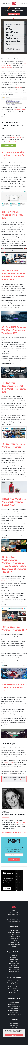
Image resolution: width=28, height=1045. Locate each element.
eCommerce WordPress (14, 991)
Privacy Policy (14, 912)
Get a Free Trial (13, 14)
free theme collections (20, 109)
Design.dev (14, 1027)
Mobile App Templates (14, 971)
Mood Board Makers (14, 936)
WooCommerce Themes (14, 987)
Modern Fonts (14, 959)
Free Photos (14, 965)
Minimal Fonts (14, 938)
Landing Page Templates (14, 983)
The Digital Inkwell (20, 822)
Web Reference (14, 1025)
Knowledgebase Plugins (14, 1004)
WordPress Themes (15, 137)
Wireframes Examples (14, 932)
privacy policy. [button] (8, 1032)
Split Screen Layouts (14, 934)
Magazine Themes (14, 985)
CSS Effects (14, 955)
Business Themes (14, 993)
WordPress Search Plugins (14, 1014)
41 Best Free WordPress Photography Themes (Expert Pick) (13, 502)
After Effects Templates (14, 944)
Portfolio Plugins (14, 1002)
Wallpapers (14, 946)
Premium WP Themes (14, 989)
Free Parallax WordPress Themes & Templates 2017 (14, 687)
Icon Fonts (14, 940)
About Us (14, 910)
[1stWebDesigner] (14, 4)
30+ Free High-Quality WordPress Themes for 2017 (13, 155)
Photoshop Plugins (14, 942)
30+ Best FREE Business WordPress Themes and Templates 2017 (13, 330)
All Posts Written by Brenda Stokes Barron (13, 832)
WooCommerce (5, 581)
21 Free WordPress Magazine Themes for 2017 (12, 214)
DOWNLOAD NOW (8, 145)
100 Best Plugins (14, 1012)
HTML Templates (14, 969)
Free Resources (14, 930)
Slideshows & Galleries (14, 1006)
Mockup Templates (14, 967)
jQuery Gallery (14, 961)
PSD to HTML (14, 957)
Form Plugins (14, 1008)
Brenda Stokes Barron (13, 49)
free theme (19, 87)
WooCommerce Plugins (14, 1010)
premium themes (8, 762)
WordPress (9, 24)
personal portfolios (6, 67)
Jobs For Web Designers (14, 914)
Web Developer (14, 1023)
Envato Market (13, 142)
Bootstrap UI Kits (14, 963)
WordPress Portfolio (14, 981)
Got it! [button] (14, 1035)
